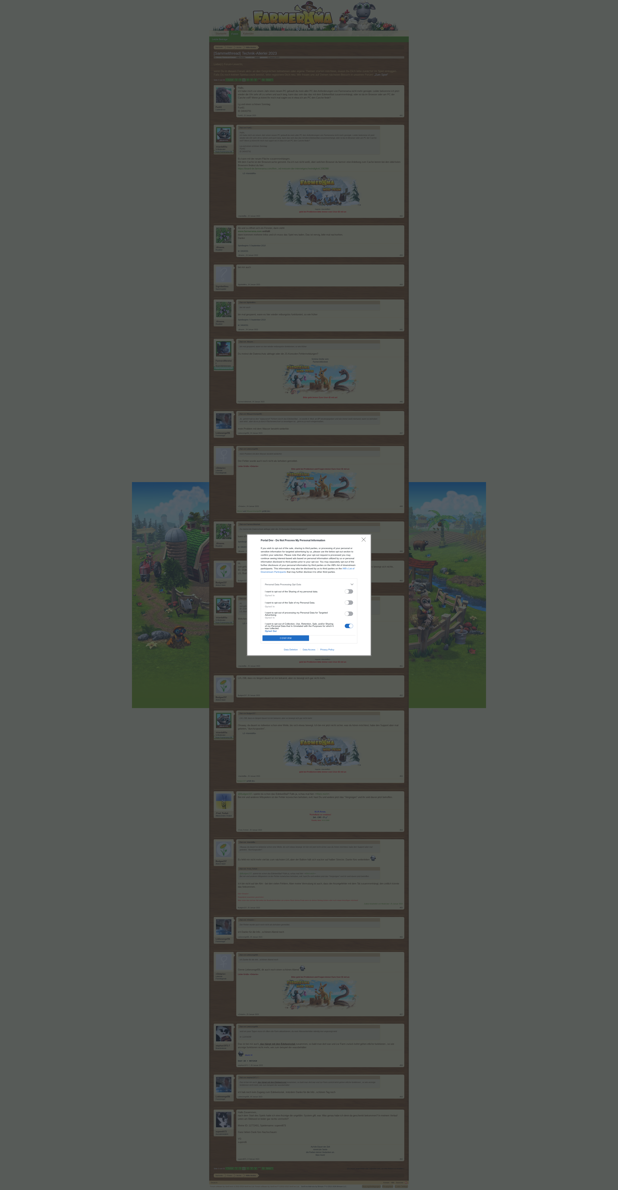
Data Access (309, 649)
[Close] (365, 541)
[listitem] (309, 584)
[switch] (349, 591)
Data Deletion (291, 649)
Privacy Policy (327, 649)
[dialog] (309, 595)
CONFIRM (286, 638)
